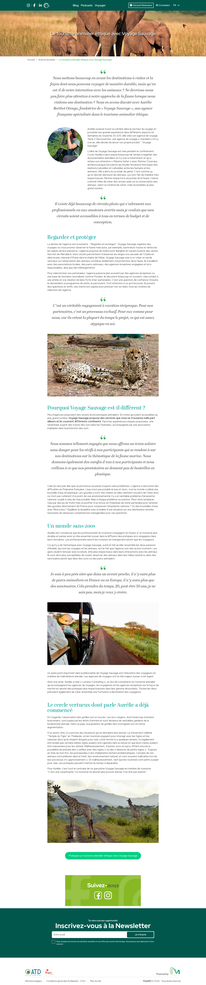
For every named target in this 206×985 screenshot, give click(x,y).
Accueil (31, 59)
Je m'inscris (140, 934)
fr (175, 5)
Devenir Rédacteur (142, 5)
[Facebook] (98, 895)
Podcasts (86, 5)
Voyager (100, 5)
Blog (76, 5)
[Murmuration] (175, 971)
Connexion (164, 5)
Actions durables (46, 59)
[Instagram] (108, 895)
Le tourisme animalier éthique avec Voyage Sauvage (85, 59)
